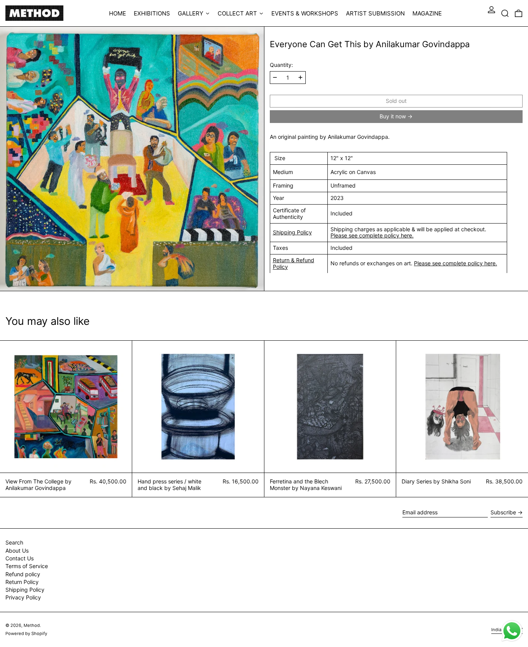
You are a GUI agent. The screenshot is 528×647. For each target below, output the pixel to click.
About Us (17, 550)
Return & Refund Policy (293, 263)
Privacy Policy (23, 597)
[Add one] (300, 77)
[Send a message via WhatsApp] (512, 631)
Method (32, 625)
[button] (505, 13)
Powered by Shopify (26, 633)
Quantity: (281, 65)
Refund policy (22, 574)
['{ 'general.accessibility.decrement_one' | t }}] (275, 77)
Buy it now (393, 116)
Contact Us (19, 558)
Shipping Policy (292, 232)
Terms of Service (26, 566)
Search (14, 542)
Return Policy (22, 582)
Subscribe (503, 512)
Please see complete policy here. (372, 235)
